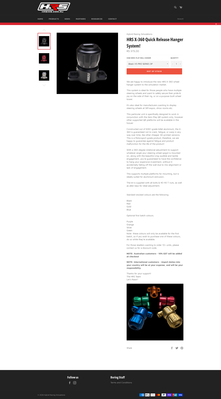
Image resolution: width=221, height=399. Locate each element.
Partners (81, 19)
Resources (96, 19)
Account (180, 19)
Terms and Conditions (121, 382)
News (67, 19)
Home (40, 19)
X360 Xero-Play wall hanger (139, 58)
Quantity (174, 58)
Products (54, 19)
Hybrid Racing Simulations (54, 395)
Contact (112, 19)
